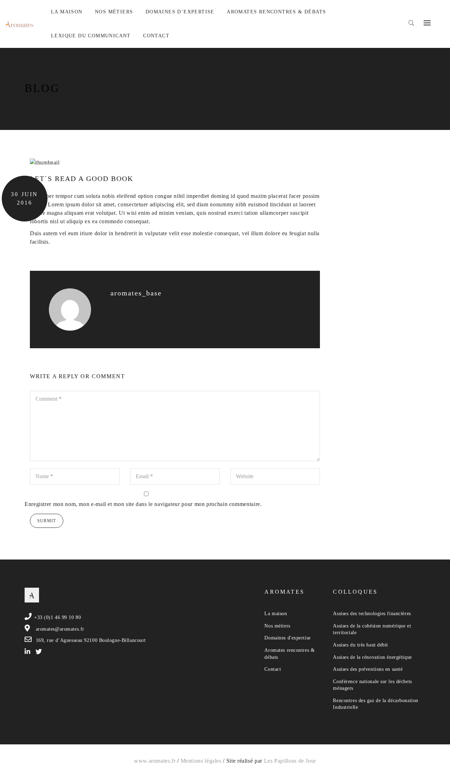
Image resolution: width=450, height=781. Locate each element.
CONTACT (156, 35)
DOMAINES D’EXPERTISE (180, 11)
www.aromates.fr (155, 761)
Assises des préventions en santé (368, 669)
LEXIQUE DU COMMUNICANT (91, 35)
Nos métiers (277, 626)
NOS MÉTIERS (114, 11)
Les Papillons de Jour (290, 761)
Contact (272, 669)
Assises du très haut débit (360, 645)
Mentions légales (201, 761)
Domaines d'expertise (287, 638)
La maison (275, 613)
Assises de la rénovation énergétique (372, 657)
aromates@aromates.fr (60, 629)
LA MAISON (67, 11)
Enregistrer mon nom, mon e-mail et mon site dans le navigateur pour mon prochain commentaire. (143, 504)
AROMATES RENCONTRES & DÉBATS (276, 11)
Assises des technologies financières (372, 613)
